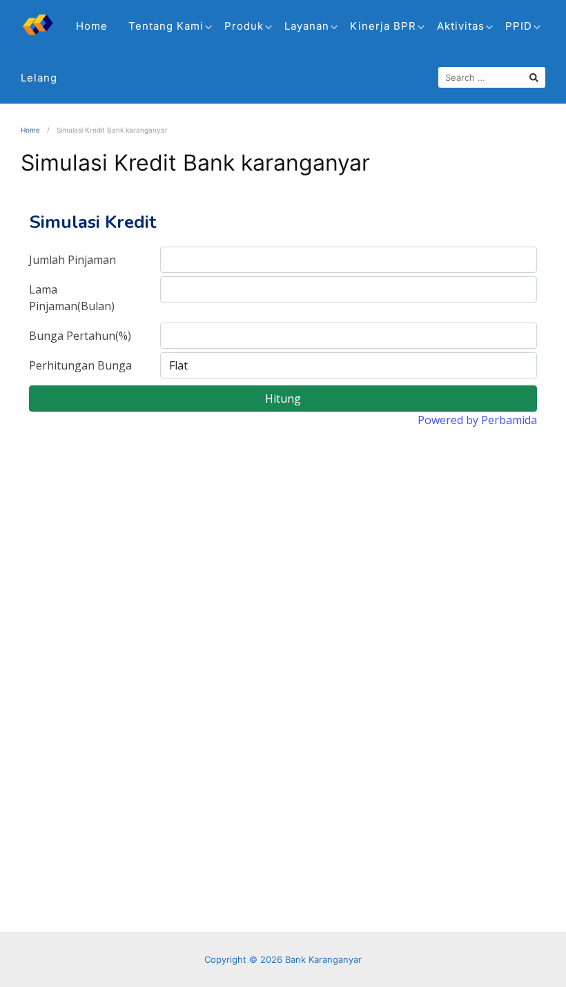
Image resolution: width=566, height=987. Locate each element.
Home (92, 25)
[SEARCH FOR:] (491, 77)
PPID (518, 25)
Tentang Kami (166, 25)
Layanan (306, 25)
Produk (244, 25)
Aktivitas (461, 25)
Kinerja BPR (383, 25)
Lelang (39, 77)
